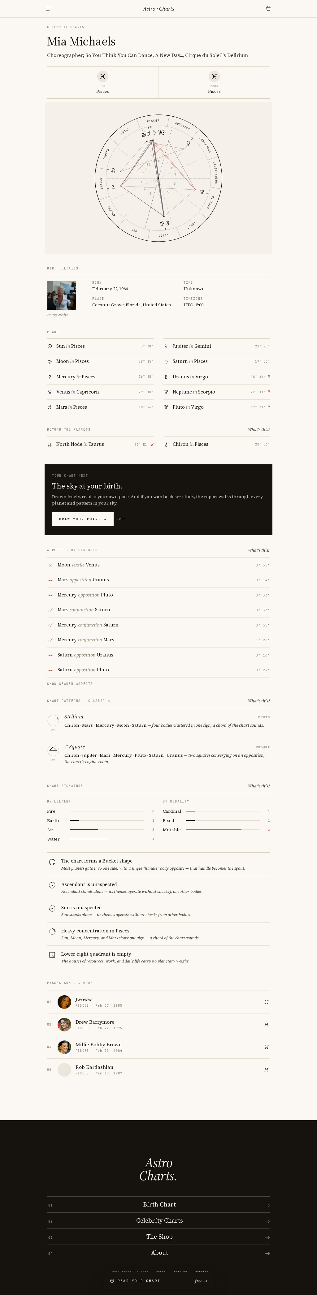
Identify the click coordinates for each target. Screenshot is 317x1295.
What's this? (259, 429)
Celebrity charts (65, 27)
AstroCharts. (158, 1169)
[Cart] (268, 8)
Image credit (57, 314)
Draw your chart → (82, 519)
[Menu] (48, 9)
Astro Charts (158, 8)
